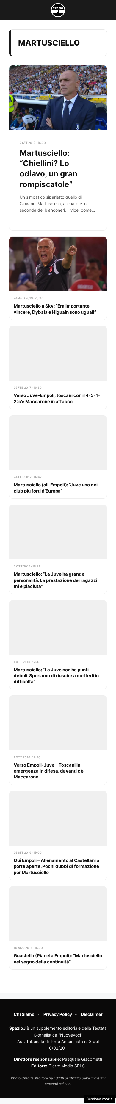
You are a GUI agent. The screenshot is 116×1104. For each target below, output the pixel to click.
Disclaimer (92, 1014)
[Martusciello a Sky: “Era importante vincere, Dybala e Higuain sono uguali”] (58, 278)
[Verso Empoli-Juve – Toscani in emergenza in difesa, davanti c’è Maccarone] (58, 740)
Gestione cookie (100, 1099)
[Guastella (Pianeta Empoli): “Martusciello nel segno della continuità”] (58, 927)
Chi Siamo (24, 1014)
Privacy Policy (57, 1014)
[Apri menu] (106, 10)
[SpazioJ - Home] (58, 10)
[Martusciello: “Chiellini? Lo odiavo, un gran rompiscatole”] (58, 147)
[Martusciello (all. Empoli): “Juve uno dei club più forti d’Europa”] (58, 457)
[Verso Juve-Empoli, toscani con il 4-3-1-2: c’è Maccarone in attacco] (58, 367)
